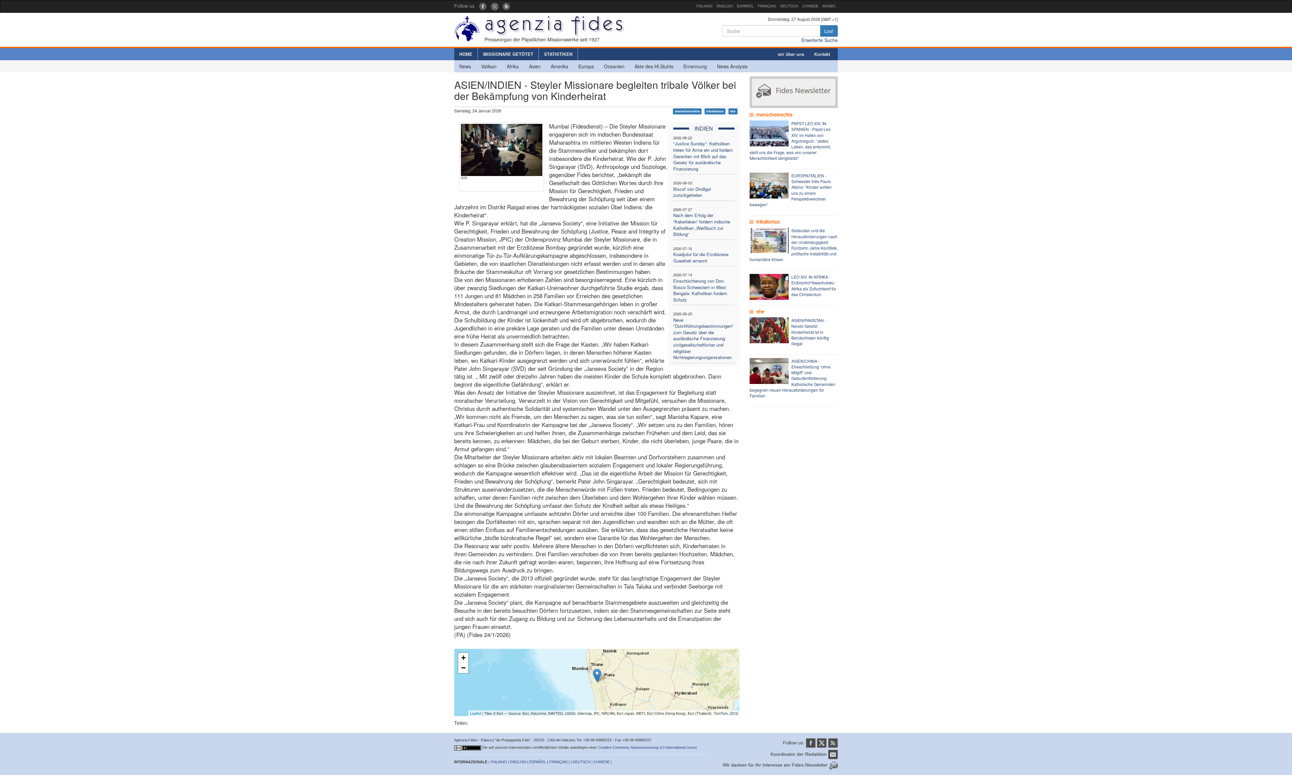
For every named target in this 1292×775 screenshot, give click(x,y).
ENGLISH (725, 5)
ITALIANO (704, 5)
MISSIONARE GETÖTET (508, 54)
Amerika (559, 66)
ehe (732, 111)
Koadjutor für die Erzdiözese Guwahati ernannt (700, 257)
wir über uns (791, 54)
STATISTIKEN (558, 54)
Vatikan (489, 66)
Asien (535, 66)
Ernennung (695, 66)
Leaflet (475, 713)
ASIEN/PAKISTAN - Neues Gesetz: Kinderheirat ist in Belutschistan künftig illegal (810, 331)
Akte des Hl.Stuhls (654, 66)
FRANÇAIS (767, 5)
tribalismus (714, 111)
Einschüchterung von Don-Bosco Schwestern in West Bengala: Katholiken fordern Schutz (700, 290)
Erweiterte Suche (819, 40)
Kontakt (822, 54)
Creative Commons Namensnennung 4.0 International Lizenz (647, 747)
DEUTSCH (789, 5)
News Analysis (732, 66)
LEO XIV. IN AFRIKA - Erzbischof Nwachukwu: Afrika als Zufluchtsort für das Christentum (813, 285)
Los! (828, 31)
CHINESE (810, 5)
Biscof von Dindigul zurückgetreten (692, 192)
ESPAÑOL (745, 5)
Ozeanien (614, 66)
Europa (586, 66)
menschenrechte (687, 111)
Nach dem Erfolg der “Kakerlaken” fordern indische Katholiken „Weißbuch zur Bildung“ (701, 224)
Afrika (513, 66)
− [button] (463, 668)
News (465, 66)
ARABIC (829, 5)
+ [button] (463, 658)
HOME (465, 54)
